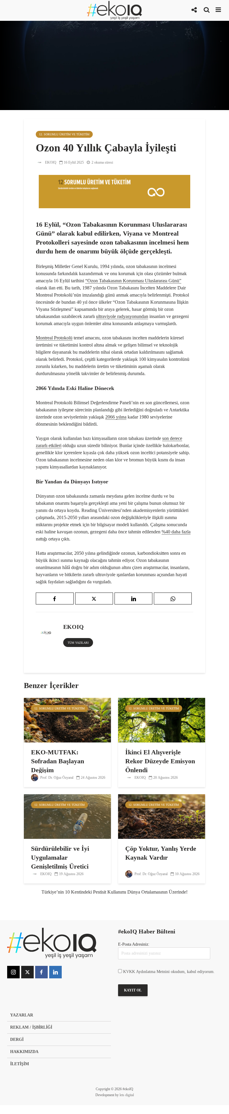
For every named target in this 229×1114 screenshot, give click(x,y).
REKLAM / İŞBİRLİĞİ (31, 1027)
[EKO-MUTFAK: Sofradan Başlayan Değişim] (67, 719)
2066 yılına (115, 416)
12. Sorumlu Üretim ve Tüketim (64, 134)
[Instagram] (13, 972)
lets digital (127, 1095)
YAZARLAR (21, 1015)
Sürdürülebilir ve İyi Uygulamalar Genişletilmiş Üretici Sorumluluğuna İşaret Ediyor (62, 866)
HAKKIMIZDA (24, 1051)
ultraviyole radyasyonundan (122, 316)
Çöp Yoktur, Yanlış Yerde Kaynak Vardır (160, 853)
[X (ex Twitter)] (27, 972)
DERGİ (17, 1039)
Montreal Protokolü (54, 337)
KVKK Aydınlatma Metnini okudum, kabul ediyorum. (169, 971)
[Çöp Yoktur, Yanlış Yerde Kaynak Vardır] (161, 816)
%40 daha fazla (176, 531)
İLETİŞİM (19, 1064)
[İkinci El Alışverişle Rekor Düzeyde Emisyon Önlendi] (161, 719)
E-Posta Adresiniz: (133, 944)
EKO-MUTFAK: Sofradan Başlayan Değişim (57, 761)
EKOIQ (50, 162)
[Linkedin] (55, 972)
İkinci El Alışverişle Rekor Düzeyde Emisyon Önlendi (160, 761)
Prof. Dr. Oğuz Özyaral (56, 777)
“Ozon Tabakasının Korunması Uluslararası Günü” (133, 280)
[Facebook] (41, 972)
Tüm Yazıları (78, 642)
